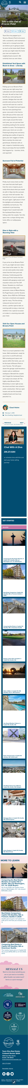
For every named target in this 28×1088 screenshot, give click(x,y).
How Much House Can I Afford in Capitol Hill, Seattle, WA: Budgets (12, 786)
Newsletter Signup (7, 1069)
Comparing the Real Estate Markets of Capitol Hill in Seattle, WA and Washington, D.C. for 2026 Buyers (13, 560)
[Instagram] (8, 1074)
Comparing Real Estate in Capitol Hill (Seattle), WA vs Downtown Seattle (13, 627)
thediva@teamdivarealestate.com (11, 1060)
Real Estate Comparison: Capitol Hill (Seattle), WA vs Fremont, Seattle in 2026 (13, 594)
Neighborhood (18, 415)
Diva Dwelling (9, 415)
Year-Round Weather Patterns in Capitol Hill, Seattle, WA (12, 724)
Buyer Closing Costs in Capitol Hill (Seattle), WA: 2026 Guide (12, 756)
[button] (25, 2)
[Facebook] (4, 1074)
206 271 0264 (6, 1063)
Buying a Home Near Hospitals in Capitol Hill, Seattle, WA (12, 659)
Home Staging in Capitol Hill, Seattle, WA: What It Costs (13, 851)
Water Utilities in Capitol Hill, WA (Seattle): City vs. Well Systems (12, 691)
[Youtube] (12, 1074)
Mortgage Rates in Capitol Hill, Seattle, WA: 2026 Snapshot (13, 818)
